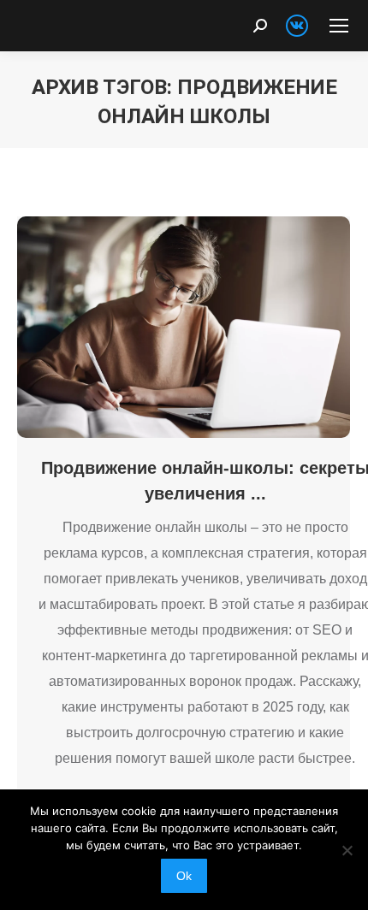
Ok (184, 876)
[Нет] (346, 850)
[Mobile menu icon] (339, 26)
